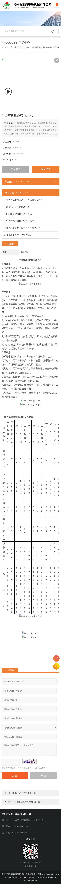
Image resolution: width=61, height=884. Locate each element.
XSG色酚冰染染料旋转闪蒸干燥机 (27, 802)
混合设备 (25, 47)
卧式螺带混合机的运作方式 (19, 214)
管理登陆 (31, 877)
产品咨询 (15, 169)
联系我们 (45, 169)
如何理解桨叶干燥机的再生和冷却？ (23, 228)
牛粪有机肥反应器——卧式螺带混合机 (24, 200)
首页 (6, 47)
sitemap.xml (32, 881)
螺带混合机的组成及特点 (18, 207)
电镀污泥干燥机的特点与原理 (20, 221)
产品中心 (15, 47)
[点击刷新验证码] (29, 761)
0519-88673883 (56, 658)
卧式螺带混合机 (38, 47)
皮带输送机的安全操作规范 (19, 235)
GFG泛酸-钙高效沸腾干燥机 (24, 793)
